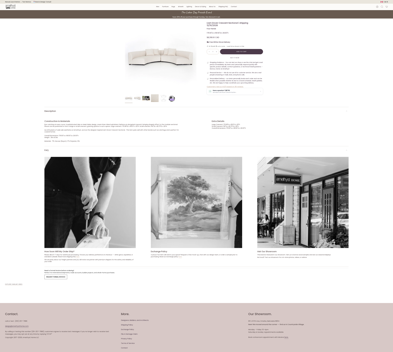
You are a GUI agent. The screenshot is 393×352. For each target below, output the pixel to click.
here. (286, 337)
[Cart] (386, 6)
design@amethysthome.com (17, 326)
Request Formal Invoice (55, 277)
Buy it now (234, 58)
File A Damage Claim (129, 334)
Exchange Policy (127, 329)
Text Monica (26, 2)
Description (50, 111)
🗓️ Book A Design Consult (42, 2)
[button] (158, 6)
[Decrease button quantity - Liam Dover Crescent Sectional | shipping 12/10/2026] (209, 51)
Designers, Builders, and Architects (135, 320)
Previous (125, 57)
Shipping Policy (127, 325)
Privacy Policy (126, 338)
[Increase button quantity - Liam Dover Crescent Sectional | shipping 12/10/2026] (216, 51)
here (77, 257)
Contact (124, 348)
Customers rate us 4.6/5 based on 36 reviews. (225, 86)
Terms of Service (128, 343)
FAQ (46, 150)
